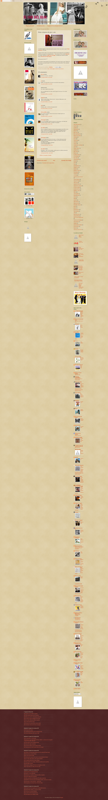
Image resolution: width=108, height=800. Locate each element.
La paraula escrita (78, 583)
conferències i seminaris (78, 145)
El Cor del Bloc (44, 112)
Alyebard (42, 97)
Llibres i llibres (81, 577)
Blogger (61, 797)
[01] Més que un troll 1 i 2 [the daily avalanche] (32, 716)
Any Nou (75, 126)
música (75, 196)
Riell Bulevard (77, 617)
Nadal (75, 198)
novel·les (75, 200)
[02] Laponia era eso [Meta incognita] (30, 713)
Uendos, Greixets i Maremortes (78, 613)
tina (41, 105)
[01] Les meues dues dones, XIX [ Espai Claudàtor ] (33, 758)
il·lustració (75, 173)
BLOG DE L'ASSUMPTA (77, 377)
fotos (75, 164)
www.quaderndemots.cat (81, 606)
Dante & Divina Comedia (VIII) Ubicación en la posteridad (79, 547)
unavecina (77, 550)
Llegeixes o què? (77, 190)
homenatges (76, 172)
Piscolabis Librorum (77, 204)
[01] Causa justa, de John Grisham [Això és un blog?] (33, 747)
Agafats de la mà (78, 435)
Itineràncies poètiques (77, 537)
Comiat (76, 660)
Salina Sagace (77, 688)
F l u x (76, 341)
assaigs (75, 127)
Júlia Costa (76, 182)
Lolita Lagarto (52, 68)
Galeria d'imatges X (79, 566)
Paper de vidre (76, 203)
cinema (75, 141)
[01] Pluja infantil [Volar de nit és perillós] (31, 715)
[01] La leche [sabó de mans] (29, 721)
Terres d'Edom (78, 392)
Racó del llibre (76, 211)
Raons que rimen (77, 214)
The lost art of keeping (78, 220)
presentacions (76, 209)
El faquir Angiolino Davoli (81, 351)
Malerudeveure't (76, 195)
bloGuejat (75, 137)
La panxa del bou (77, 188)
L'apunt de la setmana (78, 185)
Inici (54, 160)
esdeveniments (76, 159)
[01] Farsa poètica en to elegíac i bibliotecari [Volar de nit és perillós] (36, 761)
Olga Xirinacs (76, 201)
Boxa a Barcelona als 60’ (82, 419)
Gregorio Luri (76, 167)
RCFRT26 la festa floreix (82, 358)
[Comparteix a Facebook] (59, 67)
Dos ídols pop (81, 366)
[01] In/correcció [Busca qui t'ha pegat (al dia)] (32, 745)
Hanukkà (75, 168)
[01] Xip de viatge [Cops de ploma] (30, 776)
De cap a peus (82, 427)
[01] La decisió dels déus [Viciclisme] (31, 792)
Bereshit (75, 130)
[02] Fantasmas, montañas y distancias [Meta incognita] (34, 774)
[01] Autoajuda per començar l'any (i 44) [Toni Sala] (33, 782)
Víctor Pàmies (76, 226)
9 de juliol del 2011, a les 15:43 (46, 108)
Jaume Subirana (77, 179)
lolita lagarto (43, 119)
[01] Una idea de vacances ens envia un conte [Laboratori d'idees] (36, 757)
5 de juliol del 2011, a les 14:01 (46, 77)
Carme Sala (76, 140)
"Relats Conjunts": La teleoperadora (78, 379)
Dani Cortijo (76, 151)
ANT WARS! (81, 682)
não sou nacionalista (81, 531)
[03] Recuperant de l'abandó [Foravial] (31, 771)
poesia (75, 206)
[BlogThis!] (57, 67)
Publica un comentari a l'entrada (45, 155)
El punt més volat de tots (81, 440)
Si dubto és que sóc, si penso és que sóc (79, 446)
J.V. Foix (75, 175)
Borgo (76, 408)
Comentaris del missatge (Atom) (48, 162)
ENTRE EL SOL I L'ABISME (78, 615)
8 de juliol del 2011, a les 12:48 (46, 101)
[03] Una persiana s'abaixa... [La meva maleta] (32, 789)
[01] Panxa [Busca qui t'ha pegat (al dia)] (31, 742)
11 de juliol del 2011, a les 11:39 (46, 145)
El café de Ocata (77, 154)
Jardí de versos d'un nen (78, 176)
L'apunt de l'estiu (77, 184)
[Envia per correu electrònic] (55, 67)
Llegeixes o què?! (78, 503)
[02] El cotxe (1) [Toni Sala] (29, 755)
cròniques (75, 149)
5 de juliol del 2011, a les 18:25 (46, 94)
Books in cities (78, 575)
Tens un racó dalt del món (78, 217)
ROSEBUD (77, 400)
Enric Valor (76, 157)
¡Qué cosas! (81, 552)
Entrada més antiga (66, 160)
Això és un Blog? (78, 633)
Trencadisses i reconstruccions (77, 619)
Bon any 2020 (77, 447)
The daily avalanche (79, 364)
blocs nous (76, 132)
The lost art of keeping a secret (78, 643)
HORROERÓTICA (78, 495)
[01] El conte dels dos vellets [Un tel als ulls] (32, 766)
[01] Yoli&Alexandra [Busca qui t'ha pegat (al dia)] (33, 731)
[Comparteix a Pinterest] (60, 67)
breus (48, 68)
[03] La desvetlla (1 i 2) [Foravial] (30, 738)
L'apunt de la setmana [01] (81, 260)
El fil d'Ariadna (76, 156)
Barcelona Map (78, 449)
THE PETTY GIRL (81, 673)
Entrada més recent (42, 160)
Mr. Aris (42, 74)
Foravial (76, 512)
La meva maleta (77, 187)
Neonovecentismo (78, 545)
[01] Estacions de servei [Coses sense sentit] (32, 723)
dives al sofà (81, 645)
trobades (75, 223)
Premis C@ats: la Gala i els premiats (78, 277)
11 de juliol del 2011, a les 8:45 (46, 134)
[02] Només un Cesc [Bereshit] (29, 773)
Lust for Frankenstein (81, 497)
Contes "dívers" (76, 148)
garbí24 (76, 457)
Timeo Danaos (76, 221)
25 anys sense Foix (81, 242)
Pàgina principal (30, 26)
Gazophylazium (76, 165)
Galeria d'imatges (78, 558)
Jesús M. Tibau (76, 180)
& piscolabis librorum (79, 465)
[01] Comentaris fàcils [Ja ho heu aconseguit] (32, 724)
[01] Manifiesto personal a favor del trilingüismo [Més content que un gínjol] (37, 779)
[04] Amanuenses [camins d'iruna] (30, 753)
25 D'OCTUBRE (81, 522)
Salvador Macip (76, 215)
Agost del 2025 (77, 374)
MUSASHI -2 (81, 402)
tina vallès (43, 127)
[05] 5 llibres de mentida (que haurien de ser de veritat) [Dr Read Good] (37, 752)
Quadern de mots (78, 604)
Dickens (75, 153)
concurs (75, 143)
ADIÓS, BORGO (81, 410)
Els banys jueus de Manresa (81, 395)
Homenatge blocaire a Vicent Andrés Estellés (78, 280)
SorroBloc (77, 332)
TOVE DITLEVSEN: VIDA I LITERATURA (81, 314)
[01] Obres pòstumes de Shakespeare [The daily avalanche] (35, 778)
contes (75, 146)
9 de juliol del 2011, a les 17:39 (46, 124)
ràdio (74, 212)
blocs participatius (77, 133)
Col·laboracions (41, 26)
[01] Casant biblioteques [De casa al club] (31, 733)
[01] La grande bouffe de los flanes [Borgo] (31, 760)
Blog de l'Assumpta (77, 135)
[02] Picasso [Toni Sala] (28, 729)
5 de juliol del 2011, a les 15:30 (46, 84)
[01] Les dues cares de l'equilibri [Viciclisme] (32, 718)
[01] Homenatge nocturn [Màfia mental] (31, 794)
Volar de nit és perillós (78, 434)
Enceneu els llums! (78, 520)
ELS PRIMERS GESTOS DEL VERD (79, 486)
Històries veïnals (77, 170)
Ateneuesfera (76, 129)
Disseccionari (77, 425)
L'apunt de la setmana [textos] (54, 26)
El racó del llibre (78, 651)
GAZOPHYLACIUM (78, 437)
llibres (75, 192)
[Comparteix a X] (58, 67)
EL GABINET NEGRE (79, 671)
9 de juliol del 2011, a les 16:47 (46, 116)
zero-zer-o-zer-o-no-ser (59, 68)
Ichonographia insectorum (78, 680)
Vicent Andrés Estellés (78, 224)
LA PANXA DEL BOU (79, 311)
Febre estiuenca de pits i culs (81, 248)
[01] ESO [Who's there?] (28, 763)
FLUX (75, 162)
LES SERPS (81, 342)
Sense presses (78, 659)
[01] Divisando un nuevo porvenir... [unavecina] (32, 781)
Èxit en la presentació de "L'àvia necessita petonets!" (81, 268)
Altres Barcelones (77, 124)
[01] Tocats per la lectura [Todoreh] (30, 791)
